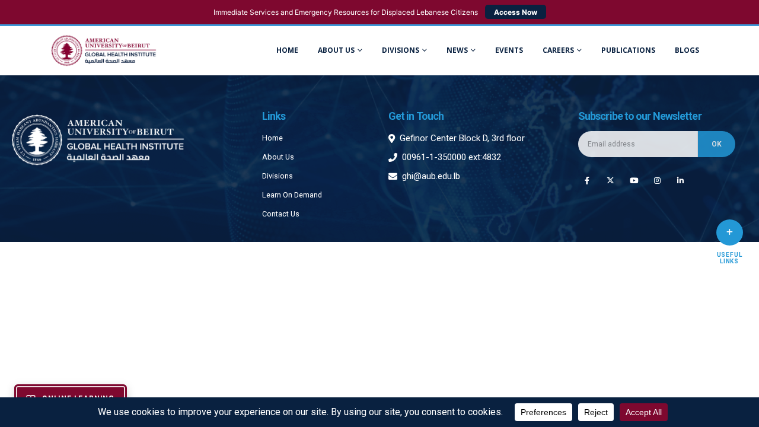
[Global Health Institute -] (103, 50)
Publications (628, 50)
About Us (336, 50)
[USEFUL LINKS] (729, 232)
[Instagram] (657, 180)
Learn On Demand (292, 194)
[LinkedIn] (680, 180)
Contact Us (280, 213)
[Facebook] (586, 180)
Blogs (687, 50)
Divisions (277, 175)
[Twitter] (610, 180)
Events (509, 50)
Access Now (515, 12)
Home (287, 50)
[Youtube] (633, 180)
